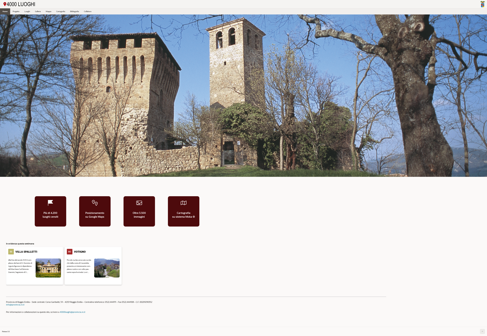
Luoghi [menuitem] (27, 11)
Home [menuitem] (5, 11)
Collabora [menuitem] (87, 11)
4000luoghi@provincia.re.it (72, 312)
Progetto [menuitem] (16, 11)
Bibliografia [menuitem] (74, 11)
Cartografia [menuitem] (60, 11)
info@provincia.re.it (15, 304)
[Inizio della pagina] (482, 331)
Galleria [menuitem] (38, 11)
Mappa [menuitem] (48, 11)
